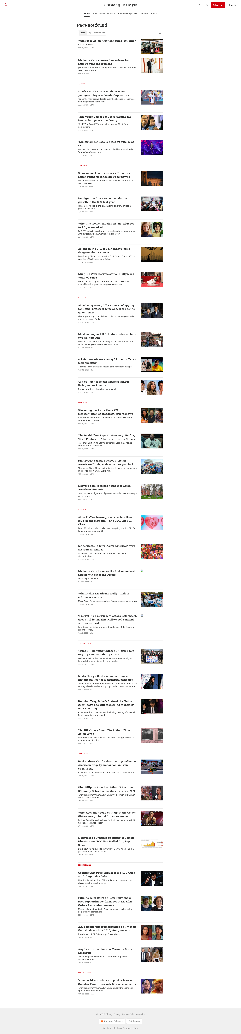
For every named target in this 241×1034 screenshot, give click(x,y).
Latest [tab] (82, 32)
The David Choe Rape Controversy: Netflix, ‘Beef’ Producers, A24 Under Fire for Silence (107, 437)
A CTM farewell (85, 44)
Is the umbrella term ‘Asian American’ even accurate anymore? (106, 547)
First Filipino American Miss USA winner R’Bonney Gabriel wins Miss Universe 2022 (107, 789)
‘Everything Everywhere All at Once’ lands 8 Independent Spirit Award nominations (105, 989)
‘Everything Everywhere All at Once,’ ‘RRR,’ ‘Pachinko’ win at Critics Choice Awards (106, 796)
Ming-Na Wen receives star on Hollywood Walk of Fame (106, 275)
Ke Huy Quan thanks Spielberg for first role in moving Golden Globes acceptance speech (107, 821)
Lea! (92, 48)
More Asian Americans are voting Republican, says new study (107, 600)
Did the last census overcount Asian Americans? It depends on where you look (106, 462)
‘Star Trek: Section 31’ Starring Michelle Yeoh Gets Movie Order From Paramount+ (105, 444)
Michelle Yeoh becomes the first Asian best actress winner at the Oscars (106, 572)
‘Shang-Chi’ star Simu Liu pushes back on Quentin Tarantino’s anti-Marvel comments (107, 982)
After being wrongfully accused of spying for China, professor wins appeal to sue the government (106, 308)
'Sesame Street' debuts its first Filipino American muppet (105, 366)
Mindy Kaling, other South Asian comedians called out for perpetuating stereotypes (105, 910)
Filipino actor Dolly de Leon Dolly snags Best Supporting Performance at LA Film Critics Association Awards (105, 901)
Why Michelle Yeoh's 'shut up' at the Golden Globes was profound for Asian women (107, 814)
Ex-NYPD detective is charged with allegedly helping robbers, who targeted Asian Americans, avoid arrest (107, 232)
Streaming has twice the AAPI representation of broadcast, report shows (105, 411)
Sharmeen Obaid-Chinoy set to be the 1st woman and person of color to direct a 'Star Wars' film (107, 469)
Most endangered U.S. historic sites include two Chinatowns (107, 335)
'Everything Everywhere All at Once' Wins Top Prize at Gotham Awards (103, 958)
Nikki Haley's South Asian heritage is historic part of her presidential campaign (105, 677)
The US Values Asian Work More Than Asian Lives (104, 731)
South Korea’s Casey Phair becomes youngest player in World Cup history (103, 93)
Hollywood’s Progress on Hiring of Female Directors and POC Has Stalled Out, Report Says (106, 841)
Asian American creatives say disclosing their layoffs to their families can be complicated (107, 713)
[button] (86, 13)
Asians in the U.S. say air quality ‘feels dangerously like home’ (104, 250)
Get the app (134, 1021)
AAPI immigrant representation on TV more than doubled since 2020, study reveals (107, 928)
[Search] (200, 5)
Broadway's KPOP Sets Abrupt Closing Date (99, 934)
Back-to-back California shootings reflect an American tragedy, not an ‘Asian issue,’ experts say (107, 765)
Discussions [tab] (99, 32)
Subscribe (218, 5)
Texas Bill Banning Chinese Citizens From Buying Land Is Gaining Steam (106, 652)
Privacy (117, 1014)
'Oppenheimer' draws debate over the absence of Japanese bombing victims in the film (106, 100)
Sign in (232, 5)
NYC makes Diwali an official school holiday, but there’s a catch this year (105, 182)
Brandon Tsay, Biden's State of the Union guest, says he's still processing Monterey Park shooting (106, 704)
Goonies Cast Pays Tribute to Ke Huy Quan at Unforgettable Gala (106, 874)
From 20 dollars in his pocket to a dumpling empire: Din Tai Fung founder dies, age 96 (106, 529)
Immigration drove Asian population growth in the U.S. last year (102, 200)
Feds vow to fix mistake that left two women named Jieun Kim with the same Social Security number (105, 659)
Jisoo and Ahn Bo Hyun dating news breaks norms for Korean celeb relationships (107, 69)
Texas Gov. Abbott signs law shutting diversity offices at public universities (104, 207)
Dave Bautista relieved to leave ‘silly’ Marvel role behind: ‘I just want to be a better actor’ (106, 850)
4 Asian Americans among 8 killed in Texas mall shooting (107, 361)
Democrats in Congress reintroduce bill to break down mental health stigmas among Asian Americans (104, 282)
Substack (107, 1028)
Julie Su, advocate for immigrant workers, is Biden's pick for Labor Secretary (106, 628)
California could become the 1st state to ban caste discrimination (102, 554)
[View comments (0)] (98, 51)
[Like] (80, 51)
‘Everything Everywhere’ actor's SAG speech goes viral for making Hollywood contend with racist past (107, 619)
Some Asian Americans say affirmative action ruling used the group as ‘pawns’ (104, 174)
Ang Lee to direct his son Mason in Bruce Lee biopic (105, 950)
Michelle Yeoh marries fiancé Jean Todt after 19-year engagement (104, 61)
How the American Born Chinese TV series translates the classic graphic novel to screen (105, 881)
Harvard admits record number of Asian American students (104, 487)
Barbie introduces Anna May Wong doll (97, 389)
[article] (120, 46)
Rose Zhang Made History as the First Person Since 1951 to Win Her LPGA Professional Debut (106, 257)
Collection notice (137, 1014)
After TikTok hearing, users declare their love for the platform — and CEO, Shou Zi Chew (105, 520)
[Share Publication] (206, 5)
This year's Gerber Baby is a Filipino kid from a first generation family (104, 118)
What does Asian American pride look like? (107, 40)
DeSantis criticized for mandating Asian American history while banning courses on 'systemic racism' (105, 343)
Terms (125, 1014)
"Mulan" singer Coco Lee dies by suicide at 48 (106, 143)
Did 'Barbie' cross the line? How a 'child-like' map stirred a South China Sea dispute (105, 150)
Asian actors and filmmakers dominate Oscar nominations (106, 772)
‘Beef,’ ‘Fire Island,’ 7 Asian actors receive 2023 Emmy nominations (104, 125)
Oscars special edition (88, 578)
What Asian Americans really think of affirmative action (103, 595)
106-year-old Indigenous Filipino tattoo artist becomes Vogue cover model (107, 494)
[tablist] (92, 32)
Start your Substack (113, 1021)
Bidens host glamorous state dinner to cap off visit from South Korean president (105, 419)
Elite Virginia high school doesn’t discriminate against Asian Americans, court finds (106, 317)
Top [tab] (89, 32)
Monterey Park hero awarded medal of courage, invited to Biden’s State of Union (106, 739)
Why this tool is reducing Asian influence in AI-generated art (106, 225)
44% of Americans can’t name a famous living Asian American (103, 383)
